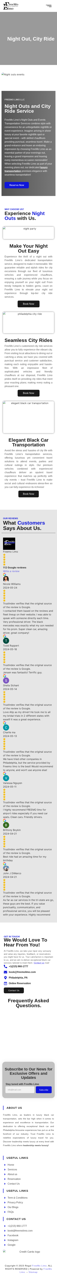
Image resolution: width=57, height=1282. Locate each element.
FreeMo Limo (39, 1265)
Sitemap (33, 1272)
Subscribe (43, 1090)
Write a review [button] (11, 571)
